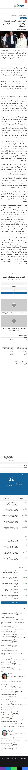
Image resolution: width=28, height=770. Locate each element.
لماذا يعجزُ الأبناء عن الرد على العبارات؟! (8, 642)
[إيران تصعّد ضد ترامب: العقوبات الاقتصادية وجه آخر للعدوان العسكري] (23, 510)
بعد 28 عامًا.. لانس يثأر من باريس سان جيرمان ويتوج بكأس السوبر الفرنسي (22, 348)
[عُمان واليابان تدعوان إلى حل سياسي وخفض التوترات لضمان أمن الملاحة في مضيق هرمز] (23, 504)
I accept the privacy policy (14, 290)
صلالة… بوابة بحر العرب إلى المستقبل (18, 637)
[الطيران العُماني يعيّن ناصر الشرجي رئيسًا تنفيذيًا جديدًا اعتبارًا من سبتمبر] (23, 517)
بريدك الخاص (14, 286)
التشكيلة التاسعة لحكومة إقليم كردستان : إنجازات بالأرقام (11, 714)
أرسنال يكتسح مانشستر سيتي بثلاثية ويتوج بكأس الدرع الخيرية (7, 348)
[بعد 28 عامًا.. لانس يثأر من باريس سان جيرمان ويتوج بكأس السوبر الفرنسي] (21, 342)
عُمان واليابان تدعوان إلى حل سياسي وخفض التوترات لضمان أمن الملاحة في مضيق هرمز (10, 504)
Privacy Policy (16, 760)
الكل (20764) (14, 602)
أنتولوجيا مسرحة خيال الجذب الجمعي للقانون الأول (10, 745)
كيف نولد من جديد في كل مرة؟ (7, 709)
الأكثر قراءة (20, 498)
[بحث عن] (26, 6)
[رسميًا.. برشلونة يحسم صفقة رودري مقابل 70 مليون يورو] (21, 356)
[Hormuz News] (19, 6)
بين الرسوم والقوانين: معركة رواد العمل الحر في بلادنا (11, 664)
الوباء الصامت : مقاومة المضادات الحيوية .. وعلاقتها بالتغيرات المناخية (14, 740)
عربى (21, 15)
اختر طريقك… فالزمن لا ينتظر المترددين (8, 694)
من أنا (2, 750)
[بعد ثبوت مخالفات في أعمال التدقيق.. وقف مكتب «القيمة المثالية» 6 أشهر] (23, 529)
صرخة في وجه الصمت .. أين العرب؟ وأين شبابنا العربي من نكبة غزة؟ (13, 704)
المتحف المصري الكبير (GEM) (6, 684)
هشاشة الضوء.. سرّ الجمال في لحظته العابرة (9, 689)
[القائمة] (1, 6)
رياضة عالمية (14, 15)
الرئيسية (24, 15)
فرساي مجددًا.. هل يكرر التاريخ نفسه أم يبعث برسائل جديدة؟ (12, 634)
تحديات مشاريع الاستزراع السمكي (7, 617)
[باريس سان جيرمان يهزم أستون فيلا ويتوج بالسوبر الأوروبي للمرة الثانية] (7, 404)
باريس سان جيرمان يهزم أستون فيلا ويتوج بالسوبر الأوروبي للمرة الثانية (8, 457)
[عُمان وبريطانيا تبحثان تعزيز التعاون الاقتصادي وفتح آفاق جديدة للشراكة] (23, 523)
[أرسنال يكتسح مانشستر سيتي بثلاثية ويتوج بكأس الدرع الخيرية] (7, 342)
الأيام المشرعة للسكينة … (6, 647)
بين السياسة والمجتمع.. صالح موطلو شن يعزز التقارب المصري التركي (14, 659)
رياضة (18, 15)
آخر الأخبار (7, 498)
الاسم (14, 281)
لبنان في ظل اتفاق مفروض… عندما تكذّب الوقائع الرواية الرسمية (13, 628)
